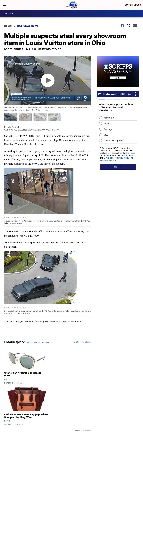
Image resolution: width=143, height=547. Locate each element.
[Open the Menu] (4, 5)
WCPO (62, 321)
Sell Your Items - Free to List (38, 342)
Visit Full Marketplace (82, 342)
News (8, 25)
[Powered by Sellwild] (87, 430)
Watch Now (132, 5)
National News (28, 25)
